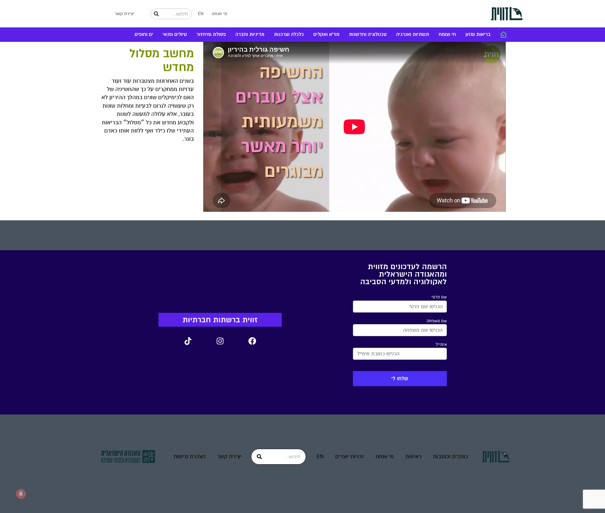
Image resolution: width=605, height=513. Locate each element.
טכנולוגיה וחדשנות (368, 34)
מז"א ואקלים (326, 34)
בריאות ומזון (478, 34)
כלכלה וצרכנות (289, 34)
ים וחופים (144, 34)
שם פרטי (439, 297)
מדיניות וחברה (249, 34)
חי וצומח (447, 34)
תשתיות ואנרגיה (412, 34)
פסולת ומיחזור (211, 34)
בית (503, 34)
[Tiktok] (188, 341)
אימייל (441, 344)
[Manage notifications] (21, 494)
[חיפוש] (156, 14)
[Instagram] (220, 341)
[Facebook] (252, 341)
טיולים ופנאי (175, 34)
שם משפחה (437, 321)
